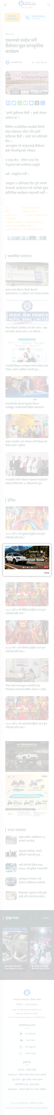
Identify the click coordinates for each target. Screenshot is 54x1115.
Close (46, 573)
